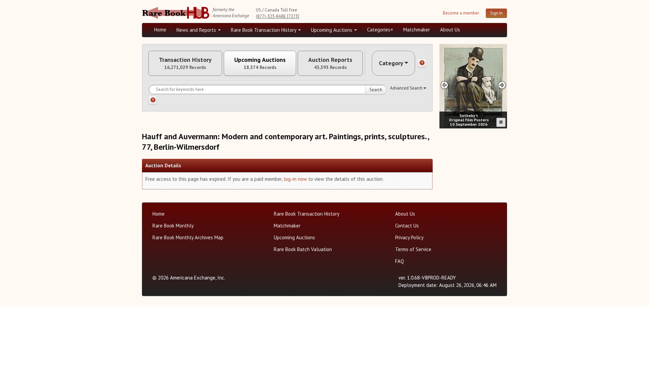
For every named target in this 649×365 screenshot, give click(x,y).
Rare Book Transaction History (264, 30)
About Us (450, 29)
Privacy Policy (409, 237)
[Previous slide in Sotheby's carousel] (444, 85)
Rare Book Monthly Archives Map (187, 237)
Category (391, 63)
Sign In (496, 13)
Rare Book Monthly (173, 225)
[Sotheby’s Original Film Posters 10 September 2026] (473, 86)
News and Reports (196, 30)
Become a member (461, 13)
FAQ (399, 261)
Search (375, 90)
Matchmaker (416, 29)
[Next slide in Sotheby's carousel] (502, 85)
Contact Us (407, 225)
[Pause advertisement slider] (501, 122)
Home (160, 29)
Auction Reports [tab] (330, 63)
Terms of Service (413, 249)
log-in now (295, 179)
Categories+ (380, 29)
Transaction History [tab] (185, 63)
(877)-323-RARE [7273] (277, 16)
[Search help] (153, 100)
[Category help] (422, 63)
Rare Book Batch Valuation (303, 249)
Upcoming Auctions (332, 30)
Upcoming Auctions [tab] (260, 63)
